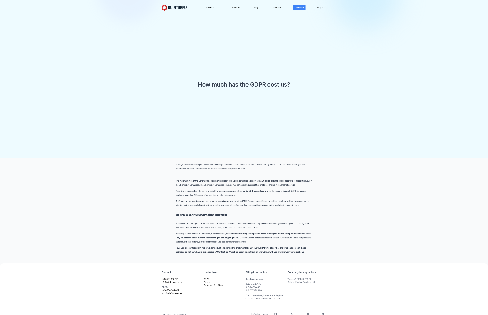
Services (210, 7)
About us (236, 7)
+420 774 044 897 (170, 290)
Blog (256, 7)
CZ (323, 7)
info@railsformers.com (172, 282)
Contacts (277, 7)
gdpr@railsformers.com (172, 293)
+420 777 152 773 (170, 279)
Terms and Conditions (213, 285)
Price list (207, 282)
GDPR (206, 279)
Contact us (299, 8)
